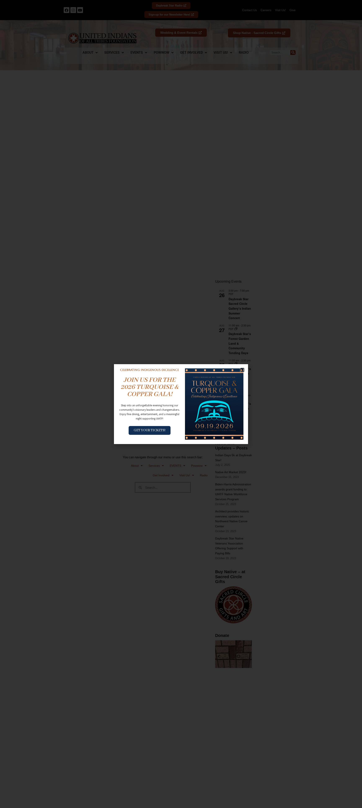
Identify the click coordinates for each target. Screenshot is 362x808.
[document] (181, 404)
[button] (242, 370)
